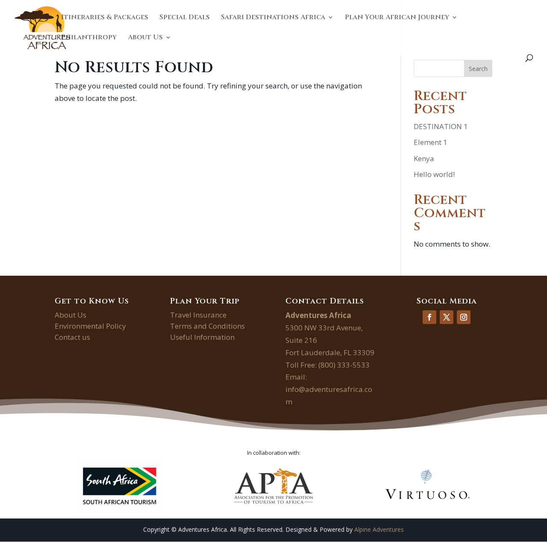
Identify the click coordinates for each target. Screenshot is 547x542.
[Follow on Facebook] (429, 317)
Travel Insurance (198, 315)
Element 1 (430, 142)
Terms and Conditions (207, 326)
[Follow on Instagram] (464, 317)
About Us (145, 38)
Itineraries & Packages (104, 18)
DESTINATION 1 (441, 126)
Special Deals (184, 18)
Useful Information (202, 337)
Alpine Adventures (379, 529)
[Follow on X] (446, 317)
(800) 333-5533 (344, 365)
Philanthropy (89, 38)
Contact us (72, 337)
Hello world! (434, 174)
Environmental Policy (90, 326)
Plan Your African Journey (397, 18)
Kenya (424, 158)
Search (478, 69)
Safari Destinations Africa (273, 18)
